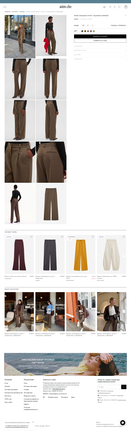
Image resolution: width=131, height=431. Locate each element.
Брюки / (23, 12)
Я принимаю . (105, 392)
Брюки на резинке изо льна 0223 (76, 277)
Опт (104, 7)
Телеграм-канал (53, 397)
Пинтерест (64, 397)
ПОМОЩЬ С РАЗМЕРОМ (118, 25)
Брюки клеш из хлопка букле (16, 276)
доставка (77, 54)
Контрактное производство (14, 393)
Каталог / (16, 12)
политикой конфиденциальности (16, 427)
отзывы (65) (78, 59)
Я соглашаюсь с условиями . (110, 396)
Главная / (8, 12)
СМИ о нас (8, 399)
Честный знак (28, 393)
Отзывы (26, 390)
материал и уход (80, 50)
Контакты (8, 396)
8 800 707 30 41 (57, 391)
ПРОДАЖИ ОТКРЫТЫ (72, 1)
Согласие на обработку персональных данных (31, 400)
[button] (122, 422)
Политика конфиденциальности (31, 408)
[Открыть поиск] (110, 7)
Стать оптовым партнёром (38, 373)
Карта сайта (8, 402)
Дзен (73, 397)
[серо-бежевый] (94, 31)
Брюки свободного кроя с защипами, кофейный (14, 335)
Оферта (26, 404)
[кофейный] (91, 31)
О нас (6, 383)
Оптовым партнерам (11, 390)
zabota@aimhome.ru (58, 389)
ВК (44, 397)
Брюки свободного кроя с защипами (45, 277)
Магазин (7, 386)
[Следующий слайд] (124, 255)
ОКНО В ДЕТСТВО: (58, 1)
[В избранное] (125, 15)
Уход (25, 383)
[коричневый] (85, 31)
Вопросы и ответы (29, 396)
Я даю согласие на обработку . (112, 401)
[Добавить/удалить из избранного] (31, 237)
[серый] (88, 31)
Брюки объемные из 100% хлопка (107, 277)
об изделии (78, 46)
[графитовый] (82, 31)
